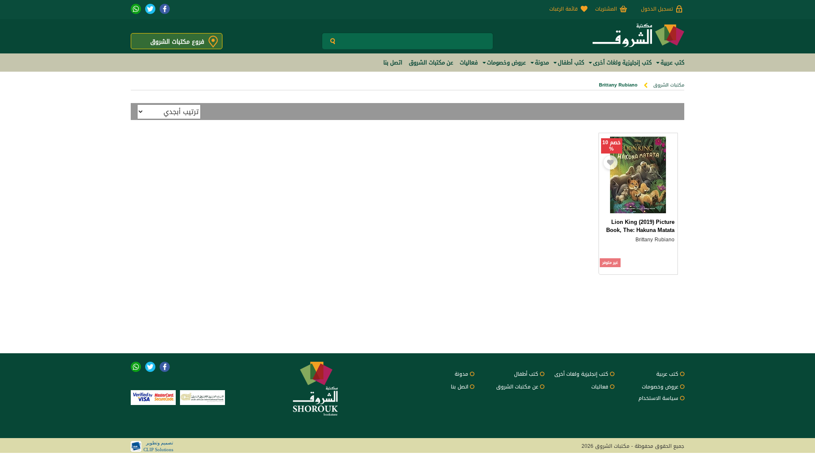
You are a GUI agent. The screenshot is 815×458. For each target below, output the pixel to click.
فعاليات (599, 386)
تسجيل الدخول (657, 9)
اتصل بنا (459, 386)
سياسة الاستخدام (658, 398)
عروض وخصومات (660, 386)
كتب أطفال (526, 374)
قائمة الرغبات (563, 9)
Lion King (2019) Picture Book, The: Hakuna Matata (640, 226)
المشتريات (606, 9)
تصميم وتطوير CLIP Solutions (158, 446)
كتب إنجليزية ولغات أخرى (581, 374)
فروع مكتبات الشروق (177, 41)
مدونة (461, 374)
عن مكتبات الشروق (517, 386)
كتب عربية (667, 374)
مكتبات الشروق (668, 85)
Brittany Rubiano (654, 239)
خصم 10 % (611, 146)
